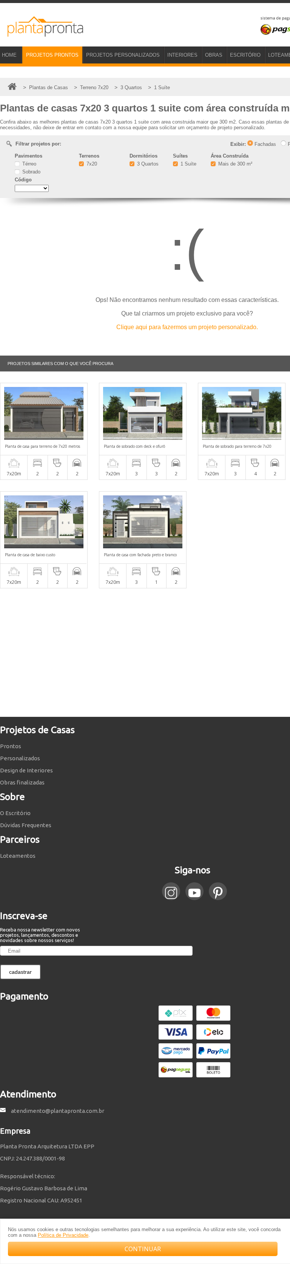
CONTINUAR (143, 1249)
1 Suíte (187, 164)
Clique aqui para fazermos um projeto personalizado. (187, 327)
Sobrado (30, 172)
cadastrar (20, 972)
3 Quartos (147, 164)
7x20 (91, 164)
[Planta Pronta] (41, 33)
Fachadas (264, 144)
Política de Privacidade (63, 1235)
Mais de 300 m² (234, 164)
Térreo (28, 164)
